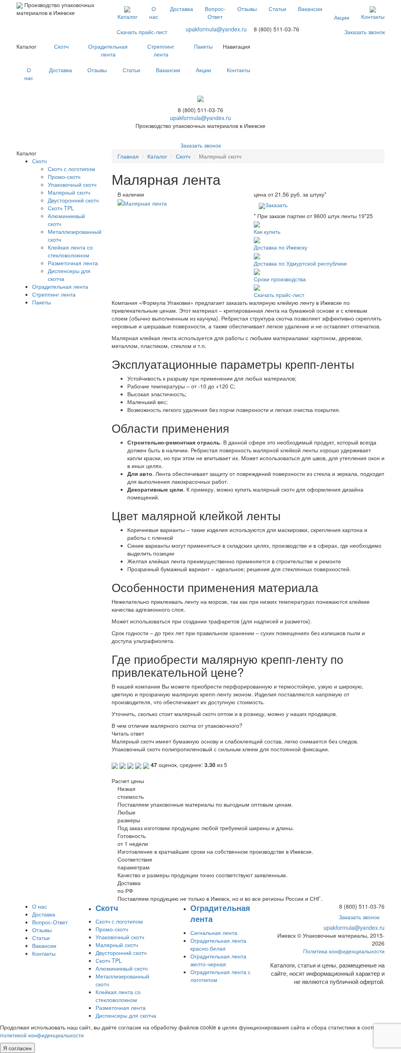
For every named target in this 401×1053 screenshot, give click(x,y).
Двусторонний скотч (73, 200)
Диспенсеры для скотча (126, 1015)
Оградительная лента (108, 50)
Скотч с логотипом (71, 169)
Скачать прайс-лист (142, 32)
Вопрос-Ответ (215, 12)
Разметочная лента (73, 263)
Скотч (61, 46)
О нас (153, 12)
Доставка (181, 9)
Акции (341, 17)
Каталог (127, 16)
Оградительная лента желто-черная (218, 960)
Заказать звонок (364, 32)
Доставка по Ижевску (280, 247)
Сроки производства (280, 279)
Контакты (373, 16)
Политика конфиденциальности (344, 951)
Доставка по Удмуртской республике (300, 263)
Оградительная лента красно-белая (218, 944)
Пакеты (203, 46)
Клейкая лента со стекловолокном (70, 251)
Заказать (276, 205)
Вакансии (310, 9)
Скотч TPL (61, 208)
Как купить (267, 231)
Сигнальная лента (213, 932)
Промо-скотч (64, 176)
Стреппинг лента (160, 50)
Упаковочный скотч (72, 184)
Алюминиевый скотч (122, 968)
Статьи (277, 9)
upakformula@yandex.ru (216, 29)
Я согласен (17, 1048)
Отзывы (247, 9)
